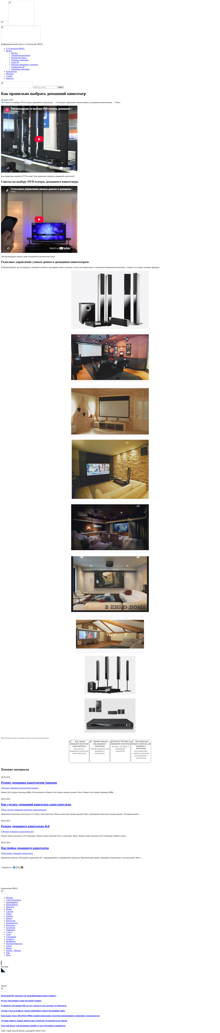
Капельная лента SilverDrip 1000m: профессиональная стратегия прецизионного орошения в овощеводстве (50, 1016)
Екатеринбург (12, 902)
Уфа (8, 953)
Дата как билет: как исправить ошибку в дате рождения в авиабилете (33, 1026)
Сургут (9, 932)
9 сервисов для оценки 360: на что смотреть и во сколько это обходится (33, 1006)
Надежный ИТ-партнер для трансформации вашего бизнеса (28, 996)
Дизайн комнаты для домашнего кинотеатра (100, 751)
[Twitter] (16, 867)
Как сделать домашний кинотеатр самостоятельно (79, 751)
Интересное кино (18, 58)
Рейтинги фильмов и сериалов (24, 64)
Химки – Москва (13, 950)
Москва (9, 898)
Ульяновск (10, 930)
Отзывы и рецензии (20, 60)
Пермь (9, 909)
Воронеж (10, 907)
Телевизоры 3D (18, 67)
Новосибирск (12, 905)
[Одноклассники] (19, 867)
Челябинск (10, 941)
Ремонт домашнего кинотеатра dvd (25, 826)
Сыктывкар (11, 937)
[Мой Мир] (22, 867)
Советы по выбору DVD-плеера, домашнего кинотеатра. (29, 102)
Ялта (8, 955)
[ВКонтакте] (14, 867)
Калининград (12, 923)
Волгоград (10, 925)
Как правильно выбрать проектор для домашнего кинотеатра (141, 754)
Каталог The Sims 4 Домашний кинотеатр (120, 748)
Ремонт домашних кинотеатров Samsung (29, 782)
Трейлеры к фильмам (20, 69)
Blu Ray (14, 53)
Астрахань (10, 927)
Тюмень (9, 916)
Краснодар (10, 921)
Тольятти (10, 939)
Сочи (8, 934)
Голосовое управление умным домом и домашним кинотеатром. (84, 102)
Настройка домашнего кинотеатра (25, 848)
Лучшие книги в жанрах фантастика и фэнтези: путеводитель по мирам (34, 1021)
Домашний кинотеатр (20, 55)
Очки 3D (15, 62)
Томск (8, 914)
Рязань (9, 948)
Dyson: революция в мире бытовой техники (21, 1001)
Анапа (9, 946)
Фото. (118, 102)
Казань (9, 918)
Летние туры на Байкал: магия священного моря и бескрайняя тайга (33, 1011)
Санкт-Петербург (13, 900)
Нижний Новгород (14, 944)
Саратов (9, 911)
